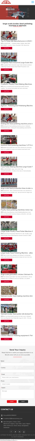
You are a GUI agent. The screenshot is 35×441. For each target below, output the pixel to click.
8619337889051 (11, 415)
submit (12, 401)
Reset (23, 401)
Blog (14, 12)
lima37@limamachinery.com (14, 418)
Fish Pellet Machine (22, 12)
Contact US (7, 409)
